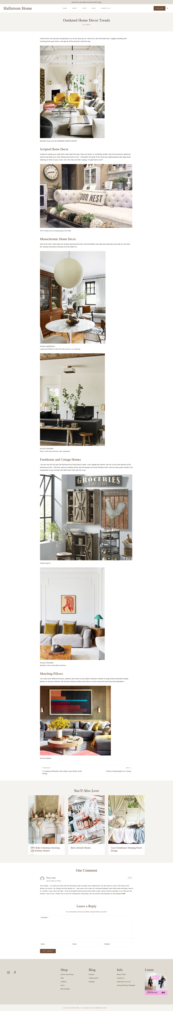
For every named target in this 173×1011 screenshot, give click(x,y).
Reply (130, 877)
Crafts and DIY (93, 978)
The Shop (159, 8)
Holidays (92, 981)
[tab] (32, 841)
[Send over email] (2, 510)
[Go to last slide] (30, 825)
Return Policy (121, 974)
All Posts (86, 24)
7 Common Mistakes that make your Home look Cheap (62, 771)
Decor (63, 985)
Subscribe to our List (124, 981)
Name (43, 944)
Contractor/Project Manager (126, 985)
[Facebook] (15, 972)
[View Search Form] (167, 8)
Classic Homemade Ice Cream (118, 769)
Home (65, 8)
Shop (84, 8)
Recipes (91, 974)
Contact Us (105, 8)
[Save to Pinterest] (2, 506)
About (74, 8)
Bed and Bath (65, 989)
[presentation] (46, 819)
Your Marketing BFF (99, 1007)
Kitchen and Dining (67, 974)
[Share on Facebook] (2, 501)
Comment (45, 917)
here (99, 2)
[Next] (142, 825)
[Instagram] (8, 972)
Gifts (62, 978)
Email (74, 944)
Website (107, 944)
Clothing (63, 981)
